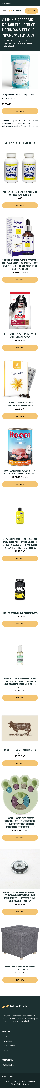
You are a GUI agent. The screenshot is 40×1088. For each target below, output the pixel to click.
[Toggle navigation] (4, 10)
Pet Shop (31, 11)
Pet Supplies (11, 1046)
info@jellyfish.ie (7, 3)
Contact (14, 1081)
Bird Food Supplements (25, 94)
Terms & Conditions (27, 1081)
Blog (7, 1050)
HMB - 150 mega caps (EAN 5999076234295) (20, 613)
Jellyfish (9, 1041)
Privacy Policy (16, 1084)
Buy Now (20, 111)
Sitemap (26, 1084)
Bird (13, 94)
